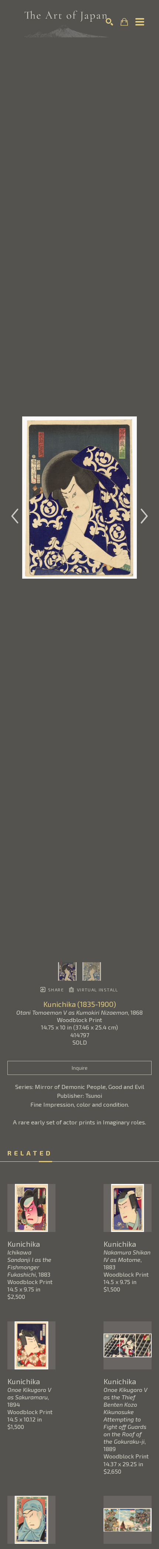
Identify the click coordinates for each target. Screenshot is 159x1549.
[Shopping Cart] (124, 22)
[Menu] (139, 21)
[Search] (109, 21)
